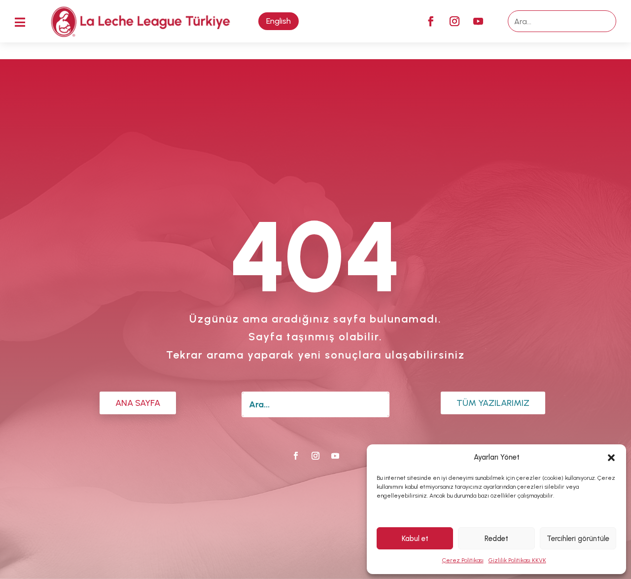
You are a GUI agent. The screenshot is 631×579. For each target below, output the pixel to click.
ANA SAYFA (137, 403)
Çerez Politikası (463, 560)
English (278, 21)
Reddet (496, 538)
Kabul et (415, 538)
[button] (611, 458)
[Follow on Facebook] (431, 21)
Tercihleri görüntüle (578, 538)
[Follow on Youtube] (478, 21)
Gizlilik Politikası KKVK (517, 560)
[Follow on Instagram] (454, 21)
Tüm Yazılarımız (492, 403)
